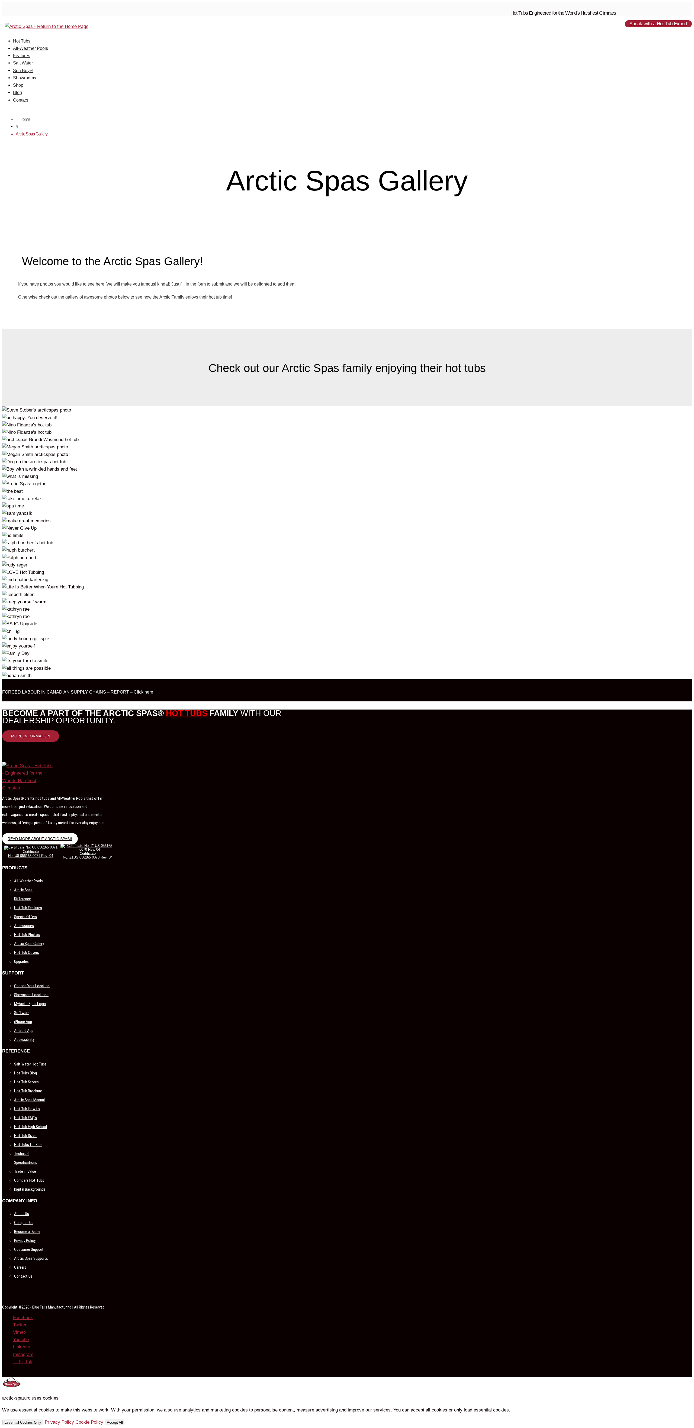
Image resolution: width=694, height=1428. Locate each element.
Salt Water (23, 63)
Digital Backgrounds (30, 1189)
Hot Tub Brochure (28, 1091)
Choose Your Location (32, 985)
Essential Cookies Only (22, 1422)
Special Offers (25, 916)
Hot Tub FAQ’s (25, 1117)
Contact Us (23, 1276)
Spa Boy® (23, 70)
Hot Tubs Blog (25, 1073)
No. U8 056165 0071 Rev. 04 (30, 856)
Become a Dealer (27, 1231)
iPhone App (23, 1021)
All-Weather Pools (30, 48)
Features (21, 55)
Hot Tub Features (28, 907)
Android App (23, 1030)
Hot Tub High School (30, 1126)
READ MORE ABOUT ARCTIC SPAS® (40, 839)
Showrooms (24, 78)
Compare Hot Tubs (29, 1180)
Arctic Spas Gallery (29, 943)
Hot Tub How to (27, 1108)
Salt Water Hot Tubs (30, 1064)
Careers (20, 1267)
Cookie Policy (90, 1422)
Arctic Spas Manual (29, 1099)
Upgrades (21, 961)
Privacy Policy (25, 1240)
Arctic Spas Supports (31, 1258)
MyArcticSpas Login (30, 1003)
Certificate (31, 852)
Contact (20, 100)
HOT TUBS (186, 713)
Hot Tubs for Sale (28, 1144)
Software (21, 1012)
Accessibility (24, 1039)
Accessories (24, 925)
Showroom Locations (31, 994)
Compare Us (23, 1222)
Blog (17, 92)
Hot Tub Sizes (25, 1135)
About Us (21, 1213)
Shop (18, 85)
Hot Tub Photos (27, 934)
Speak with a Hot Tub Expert (658, 24)
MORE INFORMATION (30, 736)
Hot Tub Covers (26, 952)
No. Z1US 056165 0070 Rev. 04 (88, 857)
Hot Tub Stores (26, 1082)
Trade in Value (25, 1171)
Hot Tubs (21, 41)
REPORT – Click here (132, 692)
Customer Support (29, 1249)
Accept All (115, 1422)
